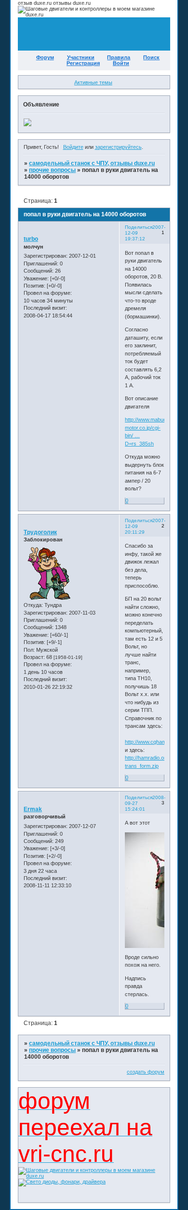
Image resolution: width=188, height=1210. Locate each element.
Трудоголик (40, 532)
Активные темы (93, 82)
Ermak (33, 809)
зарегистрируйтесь (118, 147)
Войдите (73, 147)
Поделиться (138, 227)
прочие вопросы (52, 170)
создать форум (145, 1072)
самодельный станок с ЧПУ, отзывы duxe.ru (92, 163)
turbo (31, 239)
